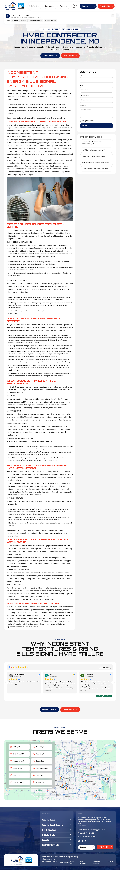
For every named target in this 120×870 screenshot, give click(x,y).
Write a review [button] (104, 667)
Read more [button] (12, 690)
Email (81, 85)
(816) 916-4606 (88, 833)
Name (81, 76)
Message (83, 105)
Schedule (41, 624)
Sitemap (110, 861)
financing (54, 118)
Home (42, 29)
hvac (48, 29)
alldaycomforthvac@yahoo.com (93, 830)
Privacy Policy (72, 862)
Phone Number (84, 95)
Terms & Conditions (83, 862)
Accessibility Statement (96, 862)
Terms (91, 121)
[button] (35, 6)
